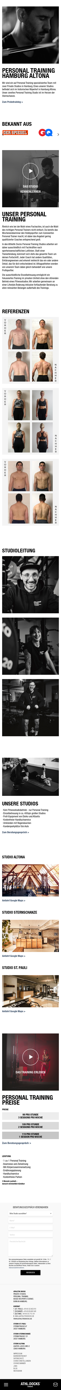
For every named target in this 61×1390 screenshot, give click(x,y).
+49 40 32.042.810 (29, 1309)
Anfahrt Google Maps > (13, 900)
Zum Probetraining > (12, 102)
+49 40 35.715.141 (28, 1313)
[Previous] (3, 134)
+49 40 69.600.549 (29, 1311)
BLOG (15, 1368)
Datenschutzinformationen (16, 1268)
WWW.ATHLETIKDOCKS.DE (22, 1319)
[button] (5, 1384)
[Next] (58, 134)
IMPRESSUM (17, 1353)
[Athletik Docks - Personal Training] (30, 1384)
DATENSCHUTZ (18, 1358)
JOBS (15, 1366)
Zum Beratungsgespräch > (15, 832)
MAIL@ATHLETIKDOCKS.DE (24, 1316)
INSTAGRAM (17, 1371)
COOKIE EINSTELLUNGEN (22, 1361)
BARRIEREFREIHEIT (20, 1356)
